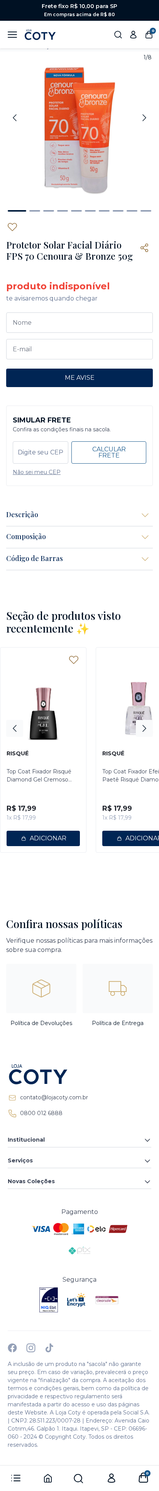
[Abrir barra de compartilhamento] (144, 247)
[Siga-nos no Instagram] (31, 1347)
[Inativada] (48, 1299)
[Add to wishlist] (12, 227)
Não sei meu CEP (37, 472)
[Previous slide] (14, 117)
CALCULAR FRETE (109, 452)
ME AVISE (80, 377)
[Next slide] (144, 117)
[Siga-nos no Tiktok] (49, 1347)
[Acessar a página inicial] (79, 1074)
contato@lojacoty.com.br (54, 1097)
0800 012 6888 (41, 1113)
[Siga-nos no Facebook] (12, 1347)
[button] (17, 211)
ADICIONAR (48, 838)
